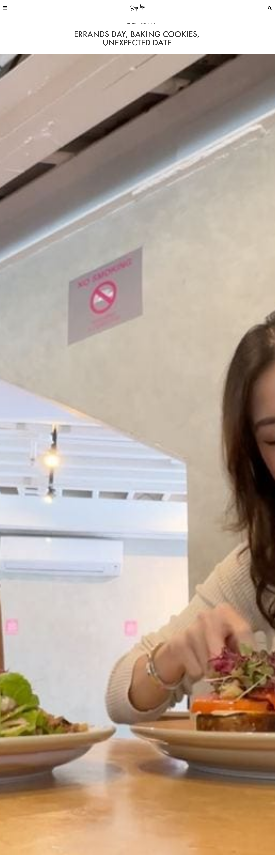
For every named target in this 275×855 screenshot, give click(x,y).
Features (131, 23)
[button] (269, 8)
